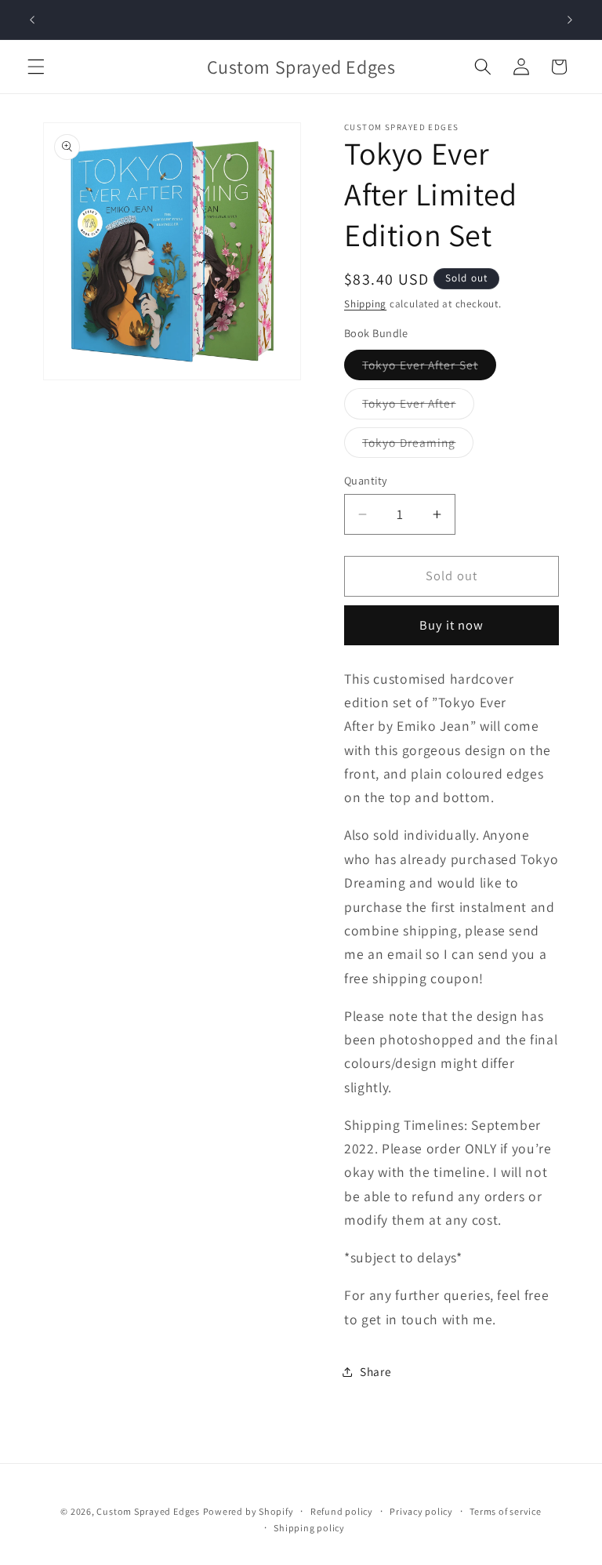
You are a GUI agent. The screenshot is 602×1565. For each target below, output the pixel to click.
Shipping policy (309, 1528)
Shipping (365, 303)
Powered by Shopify (248, 1511)
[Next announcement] (570, 19)
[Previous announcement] (32, 19)
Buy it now (451, 625)
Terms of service (505, 1511)
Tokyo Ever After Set (429, 368)
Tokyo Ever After (418, 406)
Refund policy (341, 1511)
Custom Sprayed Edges (147, 1511)
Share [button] (375, 1371)
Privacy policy (421, 1511)
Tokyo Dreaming (417, 446)
